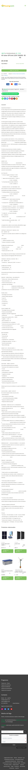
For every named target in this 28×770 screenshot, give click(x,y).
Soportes (17, 768)
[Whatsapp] (3, 99)
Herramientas (22, 766)
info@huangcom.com (5, 699)
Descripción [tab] (3, 104)
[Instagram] (10, 99)
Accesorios (22, 764)
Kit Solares (14, 73)
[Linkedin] (5, 99)
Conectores (16, 766)
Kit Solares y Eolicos (8, 764)
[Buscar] (25, 732)
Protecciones (11, 768)
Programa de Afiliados (5, 683)
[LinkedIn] (8, 709)
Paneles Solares (16, 764)
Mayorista (18, 73)
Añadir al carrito (14, 70)
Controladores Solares (19, 759)
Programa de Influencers (6, 685)
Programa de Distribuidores (6, 688)
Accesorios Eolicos (6, 766)
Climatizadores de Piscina (9, 759)
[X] (14, 99)
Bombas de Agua (21, 757)
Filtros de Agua (20, 761)
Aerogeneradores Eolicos (8, 757)
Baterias (15, 757)
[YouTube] (11, 709)
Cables (12, 766)
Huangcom (6, 75)
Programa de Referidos (5, 686)
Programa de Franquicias (6, 690)
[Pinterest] (12, 99)
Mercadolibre (22, 73)
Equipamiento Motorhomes (10, 761)
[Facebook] (7, 99)
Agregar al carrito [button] (6, 551)
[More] (17, 99)
